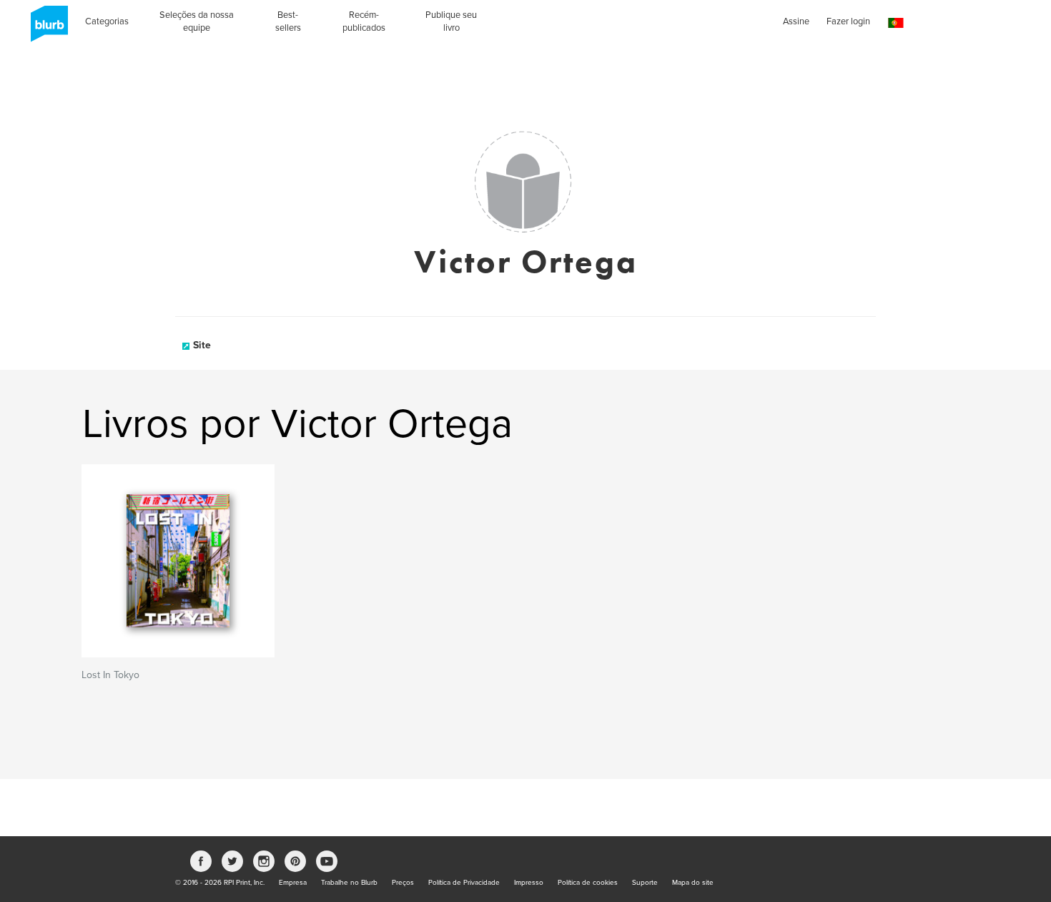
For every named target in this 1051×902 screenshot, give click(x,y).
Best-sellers (288, 21)
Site (202, 345)
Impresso (528, 882)
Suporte (645, 882)
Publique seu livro (451, 21)
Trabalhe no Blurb (349, 882)
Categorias (107, 21)
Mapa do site (693, 882)
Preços (403, 882)
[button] (895, 23)
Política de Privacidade (464, 882)
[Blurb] (45, 28)
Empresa (293, 882)
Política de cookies (588, 882)
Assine (796, 21)
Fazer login (848, 21)
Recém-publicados (363, 21)
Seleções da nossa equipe (196, 21)
